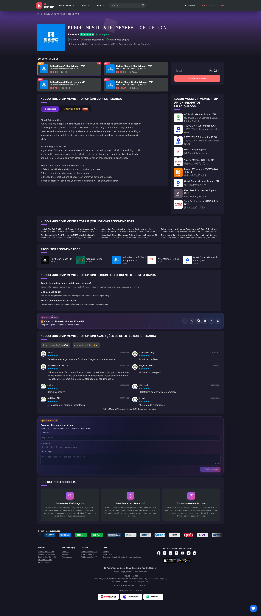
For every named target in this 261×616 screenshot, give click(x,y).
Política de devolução (89, 552)
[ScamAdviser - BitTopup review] (108, 597)
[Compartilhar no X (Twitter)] (191, 321)
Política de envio (87, 554)
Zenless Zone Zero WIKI (47, 557)
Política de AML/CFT (89, 557)
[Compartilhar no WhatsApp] (198, 321)
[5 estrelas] (61, 447)
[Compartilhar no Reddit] (217, 321)
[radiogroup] (52, 356)
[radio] (48, 356)
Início (39, 14)
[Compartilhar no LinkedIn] (211, 321)
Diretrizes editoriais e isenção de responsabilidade (122, 557)
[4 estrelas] (56, 447)
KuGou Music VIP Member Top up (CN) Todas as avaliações (129, 409)
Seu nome (45, 433)
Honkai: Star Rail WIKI (46, 554)
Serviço (106, 552)
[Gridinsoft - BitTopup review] (131, 597)
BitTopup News (44, 562)
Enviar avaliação (211, 469)
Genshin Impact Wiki (46, 552)
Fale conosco (67, 557)
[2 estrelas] (47, 447)
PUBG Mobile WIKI (45, 560)
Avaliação (45, 443)
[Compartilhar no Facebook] (185, 321)
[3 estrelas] (52, 447)
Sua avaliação (47, 452)
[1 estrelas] (43, 447)
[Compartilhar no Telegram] (204, 321)
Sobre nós (65, 552)
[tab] (50, 109)
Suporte (65, 554)
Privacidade (107, 554)
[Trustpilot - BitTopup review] (153, 597)
